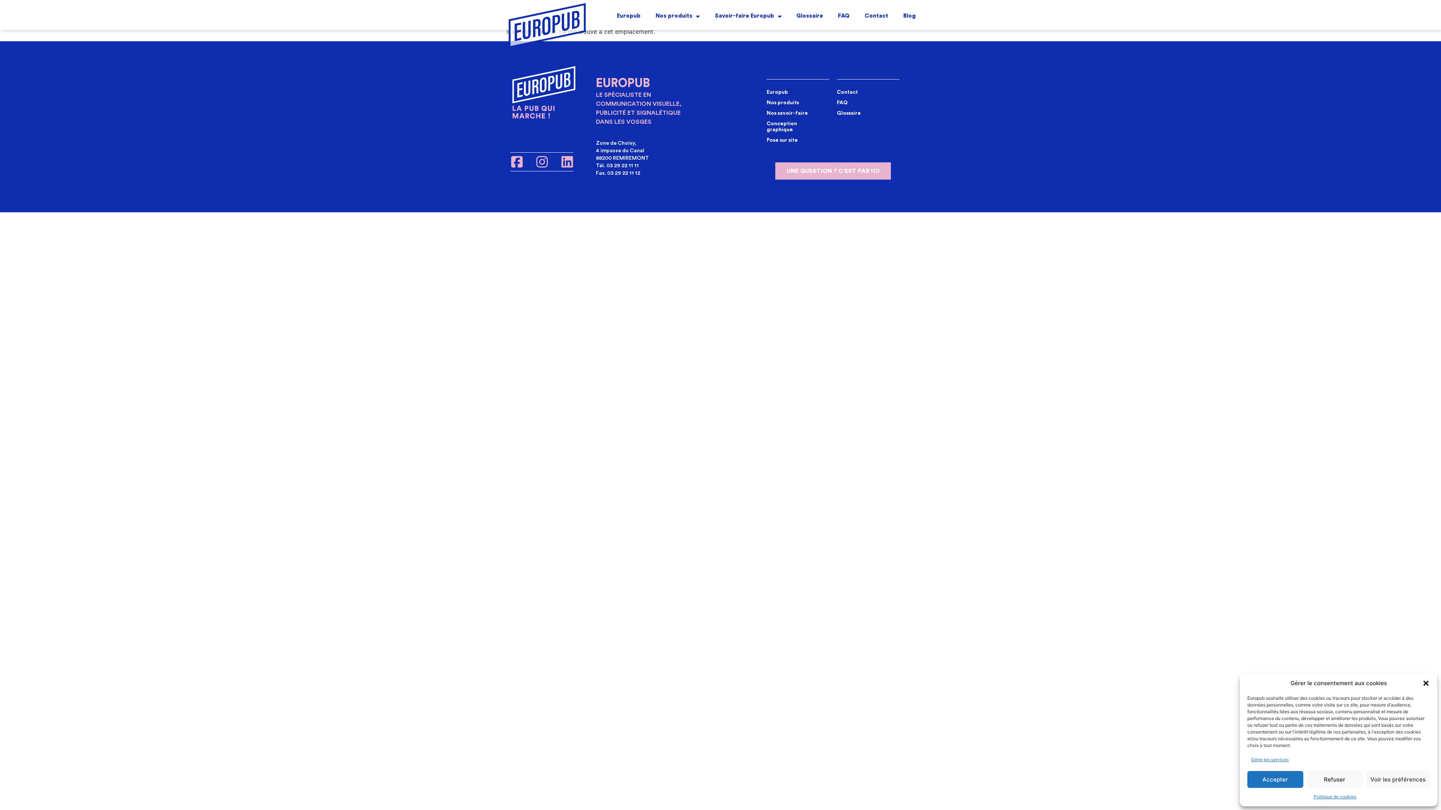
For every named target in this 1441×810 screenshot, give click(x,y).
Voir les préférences (1398, 779)
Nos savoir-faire (787, 113)
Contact (876, 16)
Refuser (1334, 779)
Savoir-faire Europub (744, 16)
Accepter (1275, 779)
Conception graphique (782, 126)
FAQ (844, 16)
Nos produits (674, 16)
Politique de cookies (1335, 797)
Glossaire (809, 16)
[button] (1426, 683)
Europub (629, 16)
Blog (909, 16)
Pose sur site (782, 140)
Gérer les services (1270, 759)
